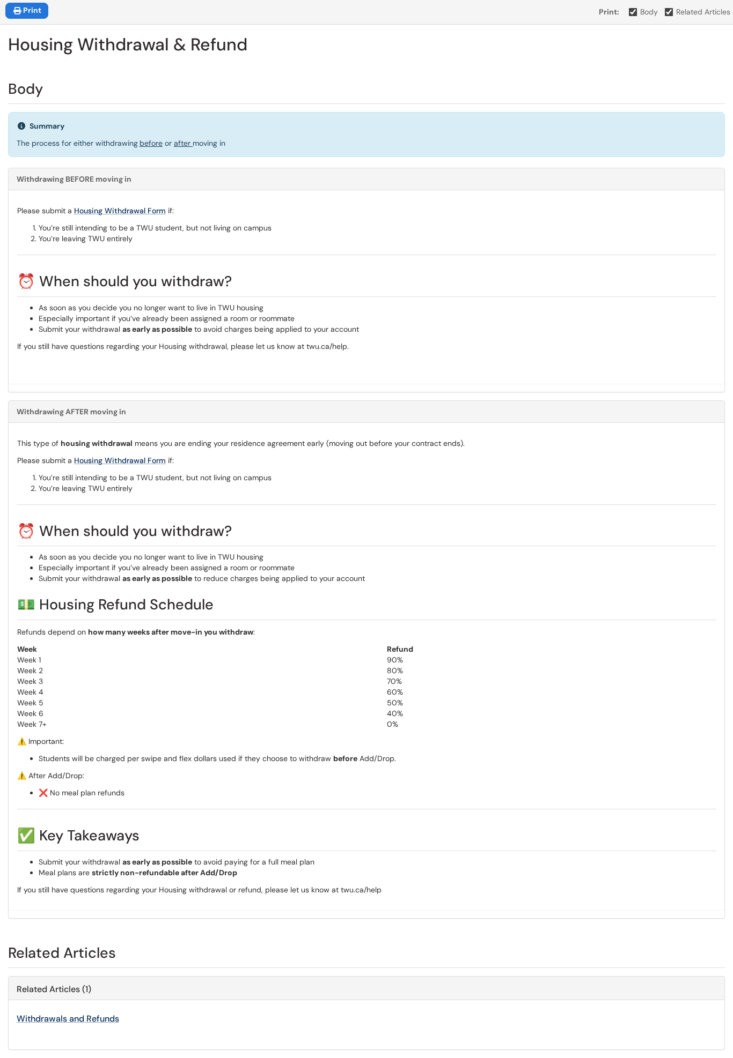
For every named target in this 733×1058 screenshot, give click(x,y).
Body (649, 12)
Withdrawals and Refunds (68, 1018)
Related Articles (703, 12)
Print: (609, 12)
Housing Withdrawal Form (120, 210)
